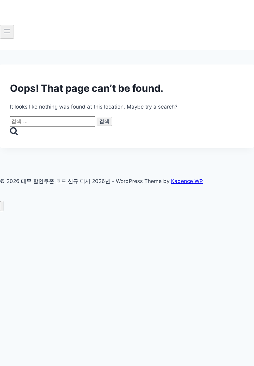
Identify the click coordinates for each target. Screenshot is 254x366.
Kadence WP (187, 181)
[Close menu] (1, 206)
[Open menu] (7, 31)
